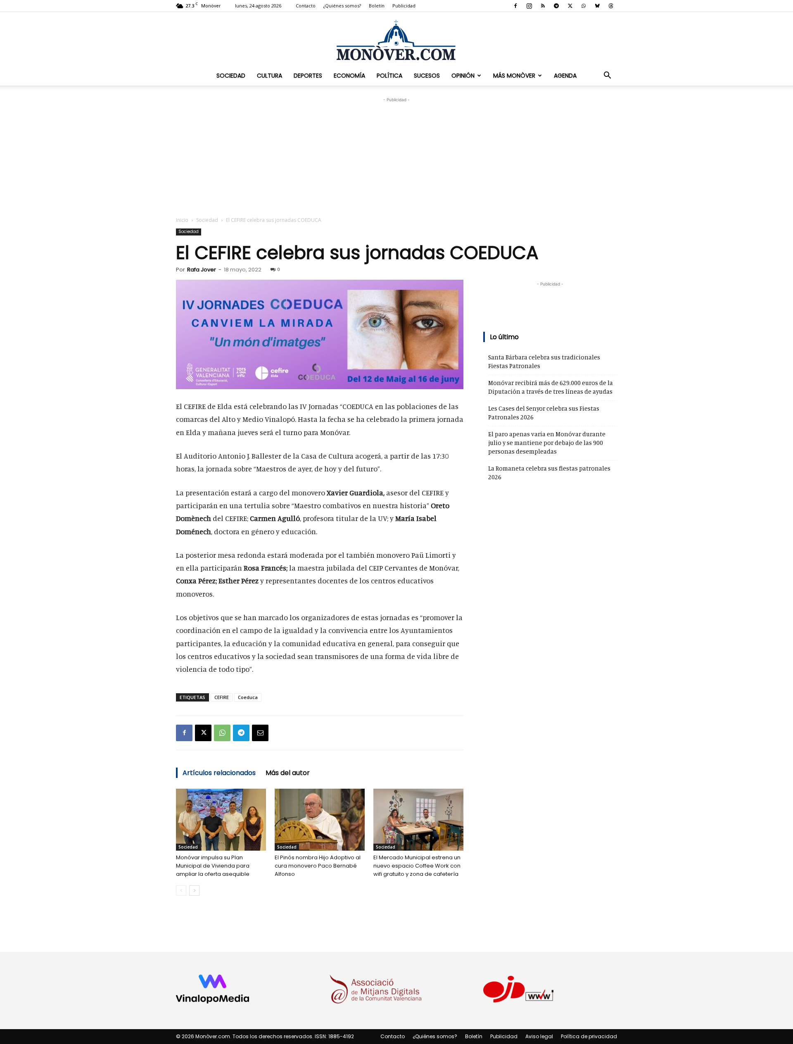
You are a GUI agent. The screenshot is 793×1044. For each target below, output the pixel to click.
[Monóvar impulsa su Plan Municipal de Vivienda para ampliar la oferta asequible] (221, 820)
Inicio (182, 220)
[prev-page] (181, 890)
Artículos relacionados (219, 773)
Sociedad (230, 75)
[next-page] (194, 890)
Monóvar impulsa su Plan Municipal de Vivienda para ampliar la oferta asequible (212, 866)
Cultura (269, 75)
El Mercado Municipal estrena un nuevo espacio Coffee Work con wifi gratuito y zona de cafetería (417, 866)
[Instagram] (529, 6)
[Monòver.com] (396, 40)
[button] (607, 76)
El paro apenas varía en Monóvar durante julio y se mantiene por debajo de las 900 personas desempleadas (546, 442)
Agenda (565, 75)
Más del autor (288, 773)
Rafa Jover (201, 269)
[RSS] (543, 6)
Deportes (308, 75)
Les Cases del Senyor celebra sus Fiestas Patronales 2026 (543, 412)
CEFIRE (221, 697)
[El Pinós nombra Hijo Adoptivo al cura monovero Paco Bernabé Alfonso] (320, 820)
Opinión (463, 75)
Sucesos (427, 75)
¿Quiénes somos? (342, 5)
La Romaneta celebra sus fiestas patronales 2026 (549, 472)
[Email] (260, 733)
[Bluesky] (597, 6)
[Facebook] (515, 6)
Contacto (306, 5)
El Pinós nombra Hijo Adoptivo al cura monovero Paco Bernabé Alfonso (318, 866)
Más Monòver (514, 75)
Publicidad (403, 5)
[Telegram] (556, 6)
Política (389, 75)
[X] (570, 6)
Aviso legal (539, 1036)
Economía (349, 75)
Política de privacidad (589, 1036)
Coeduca (248, 697)
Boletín (377, 5)
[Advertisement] (396, 155)
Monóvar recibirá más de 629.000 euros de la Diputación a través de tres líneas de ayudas (550, 387)
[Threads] (611, 6)
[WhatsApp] (583, 6)
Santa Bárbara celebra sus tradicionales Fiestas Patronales (544, 361)
